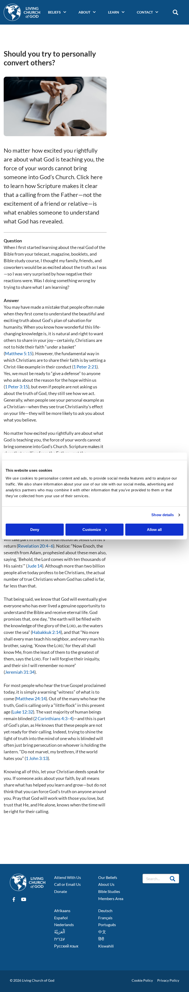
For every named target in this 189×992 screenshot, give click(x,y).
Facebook (14, 899)
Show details (162, 515)
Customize (91, 529)
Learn (113, 12)
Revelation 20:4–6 (35, 546)
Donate (60, 891)
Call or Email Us (67, 884)
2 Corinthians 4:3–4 (53, 718)
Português (107, 924)
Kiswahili (106, 946)
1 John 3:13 (37, 758)
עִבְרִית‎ (59, 938)
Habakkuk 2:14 (46, 632)
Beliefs (54, 12)
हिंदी (101, 938)
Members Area (110, 898)
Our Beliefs (107, 877)
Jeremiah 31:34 (19, 672)
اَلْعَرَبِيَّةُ (59, 931)
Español (61, 917)
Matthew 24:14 (31, 698)
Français (105, 917)
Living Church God (32, 12)
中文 (102, 931)
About (84, 12)
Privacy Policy (168, 980)
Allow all (154, 529)
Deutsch (105, 910)
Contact (145, 12)
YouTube (24, 899)
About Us (106, 884)
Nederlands (64, 924)
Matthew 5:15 (18, 353)
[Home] (12, 12)
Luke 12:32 (22, 712)
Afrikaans (62, 910)
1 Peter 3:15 (16, 386)
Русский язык (66, 946)
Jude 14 (34, 566)
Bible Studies (109, 891)
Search (175, 12)
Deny (34, 529)
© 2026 (15, 980)
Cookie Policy (142, 980)
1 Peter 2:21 (84, 366)
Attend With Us (67, 877)
